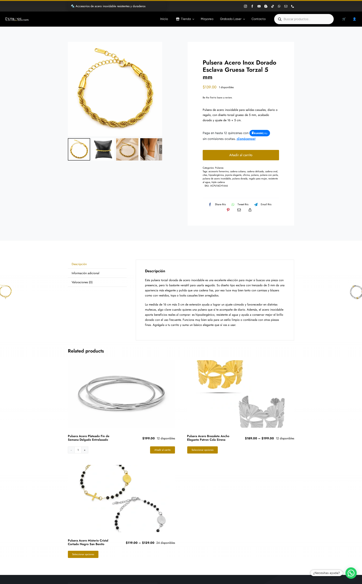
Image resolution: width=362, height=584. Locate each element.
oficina (246, 175)
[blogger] (265, 6)
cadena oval (271, 171)
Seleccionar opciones (202, 450)
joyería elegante (233, 175)
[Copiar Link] (250, 209)
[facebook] (252, 6)
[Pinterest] (228, 209)
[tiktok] (272, 6)
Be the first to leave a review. (217, 97)
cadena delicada (255, 171)
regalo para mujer (258, 178)
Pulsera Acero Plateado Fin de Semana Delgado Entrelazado (88, 438)
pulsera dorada (239, 178)
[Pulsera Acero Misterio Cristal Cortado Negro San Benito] (121, 498)
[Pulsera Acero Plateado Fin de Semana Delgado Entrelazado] (121, 394)
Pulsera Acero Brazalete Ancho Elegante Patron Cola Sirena (208, 438)
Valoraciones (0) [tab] (82, 282)
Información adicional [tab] (85, 273)
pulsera (254, 175)
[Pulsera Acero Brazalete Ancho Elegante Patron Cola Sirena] (240, 394)
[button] (351, 573)
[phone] (292, 6)
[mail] (285, 6)
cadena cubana (237, 171)
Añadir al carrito (240, 155)
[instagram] (245, 6)
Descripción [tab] (79, 264)
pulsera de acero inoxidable (217, 178)
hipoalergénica (216, 175)
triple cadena (218, 182)
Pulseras (219, 168)
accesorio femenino (219, 171)
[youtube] (259, 6)
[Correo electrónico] (239, 209)
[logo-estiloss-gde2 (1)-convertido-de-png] (17, 19)
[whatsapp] (279, 6)
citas (205, 175)
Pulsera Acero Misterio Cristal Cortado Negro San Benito (88, 542)
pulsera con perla (269, 175)
